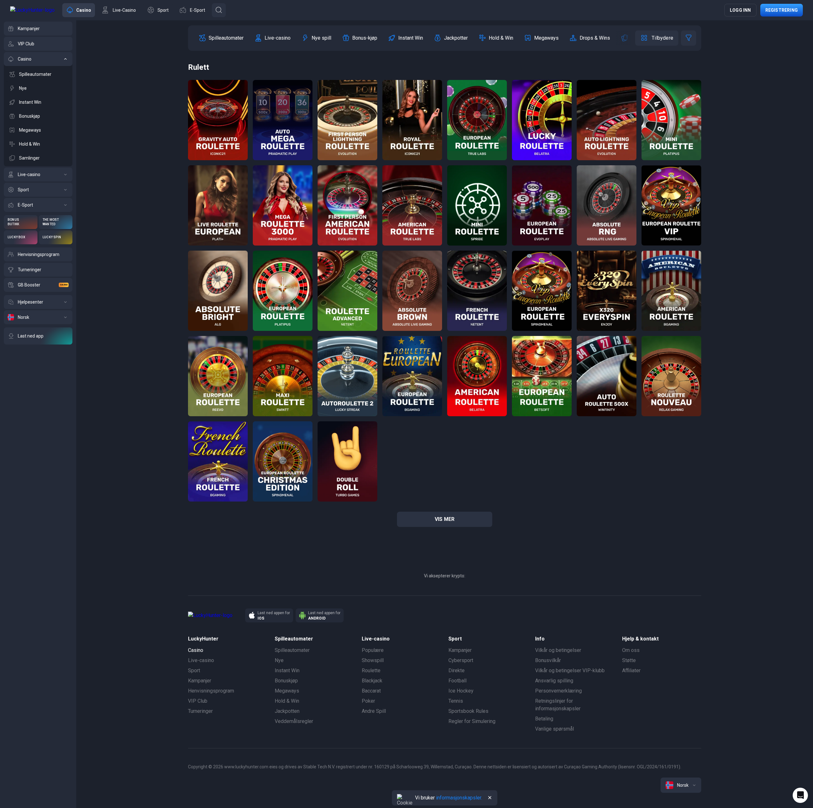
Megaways (287, 691)
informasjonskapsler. (459, 798)
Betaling (544, 719)
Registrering (781, 10)
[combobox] (681, 785)
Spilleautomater (292, 650)
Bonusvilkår (548, 660)
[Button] (219, 10)
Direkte (456, 670)
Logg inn (740, 10)
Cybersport (460, 660)
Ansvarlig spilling (554, 681)
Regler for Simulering (471, 721)
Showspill (373, 660)
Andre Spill (374, 711)
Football (457, 681)
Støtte (629, 660)
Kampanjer (199, 681)
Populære (373, 650)
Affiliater (631, 670)
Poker (368, 701)
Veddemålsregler (294, 721)
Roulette (371, 670)
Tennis (455, 701)
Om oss (631, 650)
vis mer (444, 519)
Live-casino (201, 660)
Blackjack (372, 681)
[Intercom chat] (800, 795)
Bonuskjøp (286, 681)
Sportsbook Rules (468, 711)
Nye (279, 660)
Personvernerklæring (558, 691)
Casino (195, 650)
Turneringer (200, 711)
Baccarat (371, 691)
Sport (194, 670)
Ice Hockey (461, 691)
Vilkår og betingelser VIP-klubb (570, 670)
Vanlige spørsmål (554, 729)
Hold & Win (287, 701)
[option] (221, 38)
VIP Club (197, 701)
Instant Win (287, 670)
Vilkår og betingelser (558, 650)
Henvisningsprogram (211, 691)
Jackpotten (287, 711)
